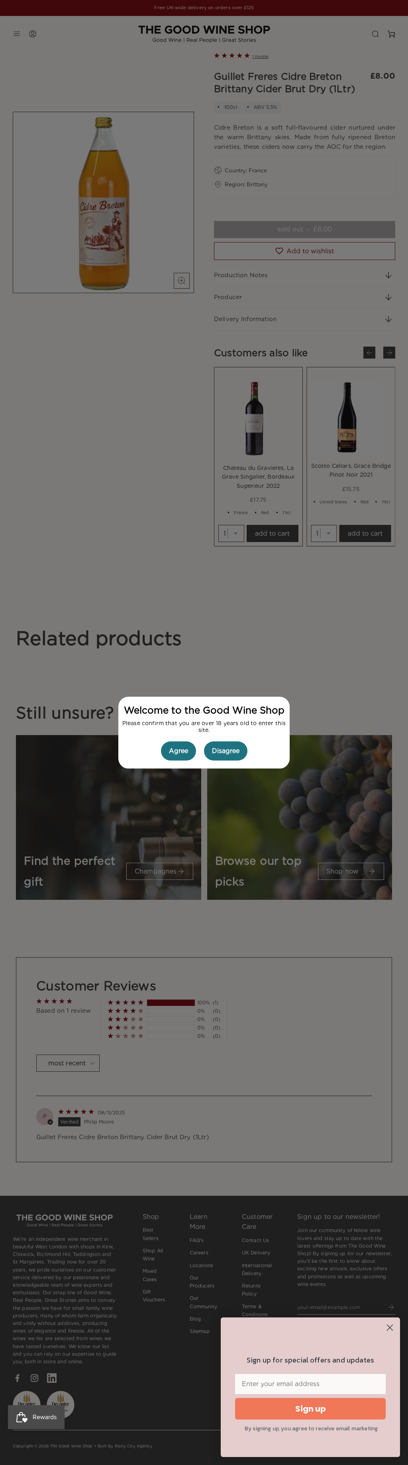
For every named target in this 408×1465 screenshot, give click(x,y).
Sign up (310, 1408)
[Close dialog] (390, 1328)
